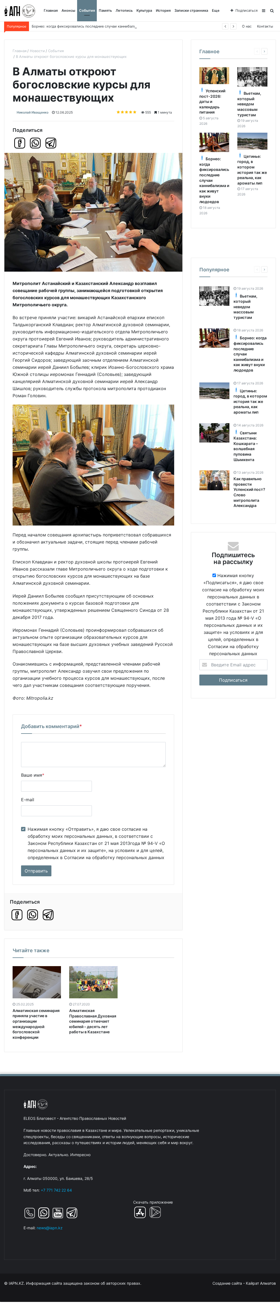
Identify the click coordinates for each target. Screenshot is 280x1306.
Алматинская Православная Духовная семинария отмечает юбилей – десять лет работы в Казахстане (92, 1021)
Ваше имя (32, 775)
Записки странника (191, 10)
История (163, 10)
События (87, 10)
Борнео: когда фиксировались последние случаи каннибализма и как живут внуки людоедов (113, 26)
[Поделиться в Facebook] (20, 143)
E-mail (27, 799)
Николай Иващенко (32, 112)
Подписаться (246, 10)
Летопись (124, 10)
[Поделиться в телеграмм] (51, 143)
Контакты (265, 26)
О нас (247, 26)
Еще (216, 10)
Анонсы (68, 10)
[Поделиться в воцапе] (35, 143)
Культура (144, 10)
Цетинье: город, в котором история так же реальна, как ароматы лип (250, 401)
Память (105, 10)
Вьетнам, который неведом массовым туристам (249, 104)
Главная (51, 10)
